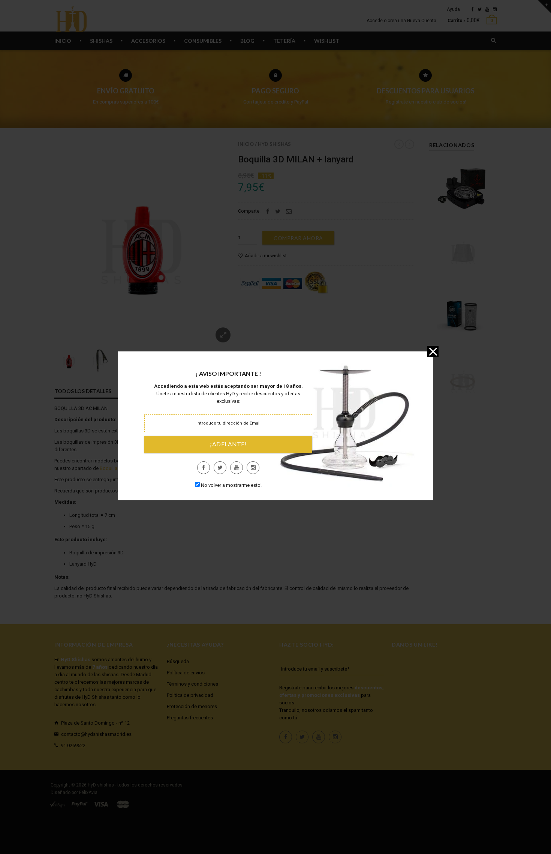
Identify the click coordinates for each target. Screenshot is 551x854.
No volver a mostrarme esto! (231, 485)
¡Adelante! (228, 444)
